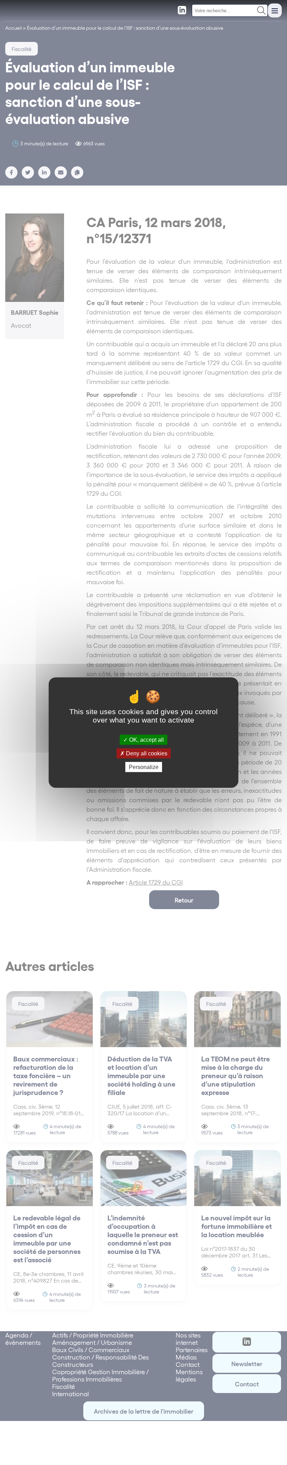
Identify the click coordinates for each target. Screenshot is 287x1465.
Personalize (144, 767)
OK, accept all (146, 739)
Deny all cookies (146, 753)
